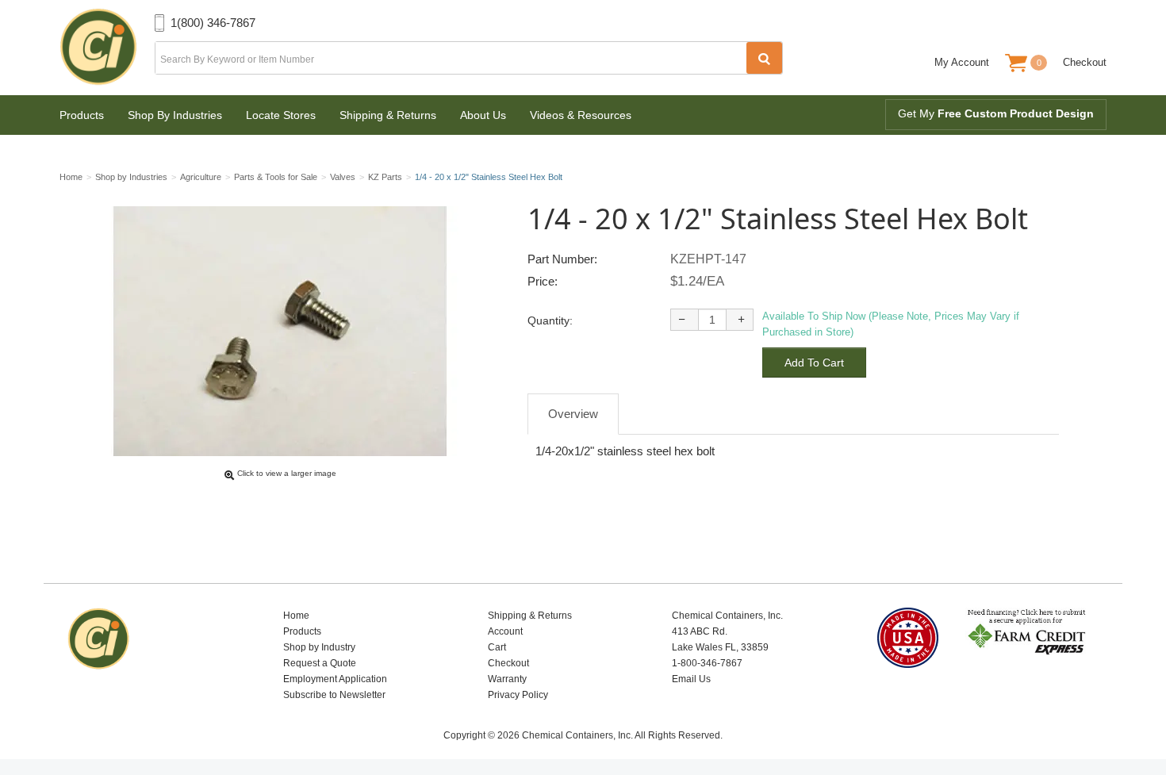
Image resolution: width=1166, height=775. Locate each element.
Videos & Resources (580, 115)
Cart (497, 647)
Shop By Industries (175, 115)
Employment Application (335, 679)
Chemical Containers (107, 47)
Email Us (691, 679)
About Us (483, 115)
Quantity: (550, 320)
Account (505, 631)
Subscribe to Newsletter (334, 694)
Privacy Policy (518, 694)
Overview (573, 413)
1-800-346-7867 (707, 663)
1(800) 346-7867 (213, 22)
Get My (996, 113)
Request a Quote (319, 663)
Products (81, 115)
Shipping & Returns (387, 115)
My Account (961, 62)
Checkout (1085, 62)
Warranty (507, 679)
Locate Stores (281, 115)
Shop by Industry (319, 647)
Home (296, 615)
